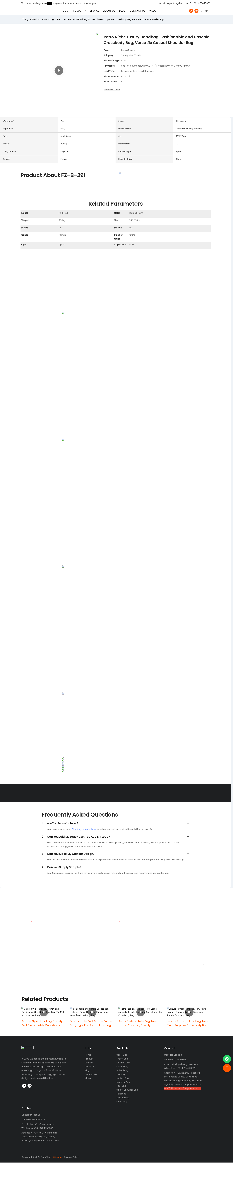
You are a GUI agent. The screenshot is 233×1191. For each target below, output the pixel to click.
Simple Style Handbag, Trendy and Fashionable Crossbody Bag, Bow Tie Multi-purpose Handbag (41, 1023)
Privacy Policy (71, 1157)
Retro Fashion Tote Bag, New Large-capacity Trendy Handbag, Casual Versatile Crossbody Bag (137, 1023)
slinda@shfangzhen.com (175, 3)
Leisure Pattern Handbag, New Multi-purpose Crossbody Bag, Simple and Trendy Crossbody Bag (187, 1023)
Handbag (49, 19)
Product (36, 19)
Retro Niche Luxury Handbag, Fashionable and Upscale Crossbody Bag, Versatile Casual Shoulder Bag (110, 19)
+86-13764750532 (202, 3)
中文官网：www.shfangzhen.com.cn (182, 1084)
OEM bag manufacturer (84, 829)
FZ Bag (24, 19)
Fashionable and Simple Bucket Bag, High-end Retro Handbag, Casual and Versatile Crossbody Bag (92, 1023)
